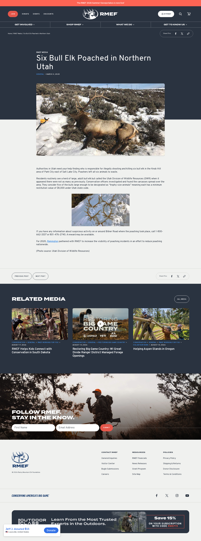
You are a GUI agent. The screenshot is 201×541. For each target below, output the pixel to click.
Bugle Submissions (110, 469)
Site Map (136, 474)
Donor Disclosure (171, 469)
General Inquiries (109, 458)
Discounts (49, 14)
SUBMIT (106, 428)
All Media (181, 299)
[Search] (180, 14)
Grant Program (139, 469)
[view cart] (189, 14)
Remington (52, 241)
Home (10, 34)
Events (36, 14)
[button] (176, 33)
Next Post (41, 276)
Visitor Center (108, 463)
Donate (25, 14)
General (40, 74)
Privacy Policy (169, 458)
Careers (105, 474)
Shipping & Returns (172, 463)
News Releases (139, 463)
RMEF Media (17, 34)
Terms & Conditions (172, 474)
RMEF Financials (139, 458)
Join (13, 14)
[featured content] (100, 521)
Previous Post (22, 276)
